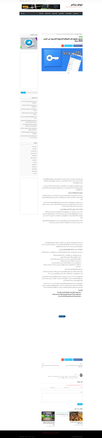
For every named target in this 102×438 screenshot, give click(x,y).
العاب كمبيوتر (47, 13)
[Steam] (72, 377)
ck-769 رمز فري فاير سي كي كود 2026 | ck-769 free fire (29, 113)
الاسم (81, 387)
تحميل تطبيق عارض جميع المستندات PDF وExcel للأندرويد (28, 110)
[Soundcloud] (48, 376)
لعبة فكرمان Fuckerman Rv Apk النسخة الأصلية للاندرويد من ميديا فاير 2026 (29, 125)
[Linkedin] (59, 376)
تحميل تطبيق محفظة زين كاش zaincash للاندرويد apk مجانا (69, 292)
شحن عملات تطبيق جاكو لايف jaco (62, 414)
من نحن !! (30, 436)
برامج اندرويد (75, 13)
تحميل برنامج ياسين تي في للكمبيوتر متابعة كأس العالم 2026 (28, 133)
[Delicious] (73, 376)
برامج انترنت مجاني (33, 157)
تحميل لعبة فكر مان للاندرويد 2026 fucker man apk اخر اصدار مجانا (28, 136)
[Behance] (75, 376)
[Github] (64, 376)
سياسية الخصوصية (21, 436)
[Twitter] (67, 377)
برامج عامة (41, 13)
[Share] (51, 376)
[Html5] (62, 376)
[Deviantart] (72, 376)
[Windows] (63, 377)
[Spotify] (76, 377)
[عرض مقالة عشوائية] (21, 13)
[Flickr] (66, 376)
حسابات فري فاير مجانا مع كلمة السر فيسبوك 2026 (76, 423)
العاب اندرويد (54, 13)
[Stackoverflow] (73, 377)
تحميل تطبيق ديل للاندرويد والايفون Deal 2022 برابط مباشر (69, 296)
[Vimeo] (66, 377)
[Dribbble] (69, 376)
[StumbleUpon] (70, 377)
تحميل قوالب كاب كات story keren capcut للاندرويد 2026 (29, 106)
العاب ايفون (34, 148)
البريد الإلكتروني (66, 387)
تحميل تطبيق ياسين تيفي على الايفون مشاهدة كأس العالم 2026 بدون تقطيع (28, 129)
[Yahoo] (60, 377)
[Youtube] (59, 377)
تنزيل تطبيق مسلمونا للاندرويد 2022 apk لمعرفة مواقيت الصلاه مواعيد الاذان (66, 294)
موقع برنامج (77, 4)
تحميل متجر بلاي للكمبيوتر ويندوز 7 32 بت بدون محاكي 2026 (28, 102)
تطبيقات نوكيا (34, 171)
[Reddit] (54, 376)
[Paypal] (57, 376)
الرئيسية (81, 13)
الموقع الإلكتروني (52, 387)
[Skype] (50, 376)
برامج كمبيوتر (61, 13)
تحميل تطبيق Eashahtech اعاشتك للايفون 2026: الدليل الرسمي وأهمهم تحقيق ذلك (28, 121)
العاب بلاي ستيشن (33, 153)
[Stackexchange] (75, 377)
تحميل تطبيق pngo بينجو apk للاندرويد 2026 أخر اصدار (28, 117)
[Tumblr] (69, 377)
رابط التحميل (61, 316)
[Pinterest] (56, 376)
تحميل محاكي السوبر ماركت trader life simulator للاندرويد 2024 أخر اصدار (49, 423)
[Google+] (63, 376)
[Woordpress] (62, 377)
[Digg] (70, 376)
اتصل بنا (26, 436)
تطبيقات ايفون (68, 13)
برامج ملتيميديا (34, 166)
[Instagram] (60, 376)
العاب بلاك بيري (33, 151)
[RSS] (53, 376)
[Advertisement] (51, 24)
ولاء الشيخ (80, 43)
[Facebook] (67, 376)
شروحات (34, 173)
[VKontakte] (64, 377)
